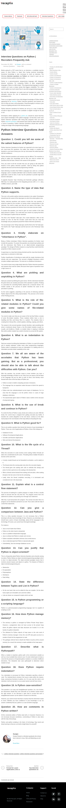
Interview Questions (47, 16)
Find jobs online (54, 103)
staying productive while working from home (56, 150)
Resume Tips (53, 51)
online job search (54, 128)
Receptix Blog (59, 138)
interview (14, 101)
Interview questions (11, 121)
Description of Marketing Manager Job (56, 97)
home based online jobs (56, 107)
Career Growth (54, 73)
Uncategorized (54, 56)
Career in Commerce (55, 77)
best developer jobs (55, 70)
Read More (16, 743)
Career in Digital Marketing (53, 85)
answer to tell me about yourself (55, 67)
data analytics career (55, 94)
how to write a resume (56, 115)
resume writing (54, 147)
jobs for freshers (54, 123)
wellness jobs (53, 158)
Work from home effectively (54, 162)
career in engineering (55, 87)
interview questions (55, 119)
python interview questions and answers (31, 753)
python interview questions (11, 753)
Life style (52, 49)
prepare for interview (55, 133)
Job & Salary (53, 47)
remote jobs (53, 142)
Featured (19, 16)
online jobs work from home (55, 130)
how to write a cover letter (55, 113)
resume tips (53, 145)
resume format (54, 144)
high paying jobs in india (56, 105)
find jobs (52, 101)
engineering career (55, 100)
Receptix (52, 138)
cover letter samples (55, 93)
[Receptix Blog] (7, 3)
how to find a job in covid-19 (55, 109)
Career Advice (8, 16)
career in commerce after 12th (55, 79)
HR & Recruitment (32, 16)
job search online (54, 121)
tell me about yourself (55, 152)
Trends (51, 54)
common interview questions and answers (55, 90)
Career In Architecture (55, 75)
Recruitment (53, 140)
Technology (53, 52)
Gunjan (19, 64)
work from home (54, 159)
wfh (60, 158)
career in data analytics (56, 82)
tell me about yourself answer (55, 155)
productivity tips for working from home (54, 136)
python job (24, 115)
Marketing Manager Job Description (55, 125)
